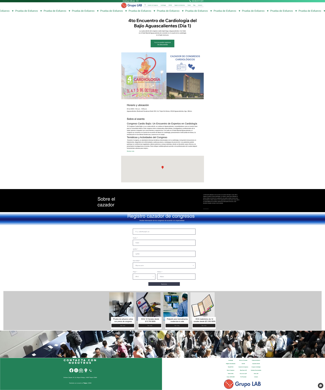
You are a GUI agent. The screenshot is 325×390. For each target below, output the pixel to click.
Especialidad (136, 260)
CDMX (89, 383)
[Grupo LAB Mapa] (86, 370)
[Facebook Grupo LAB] (71, 370)
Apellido (135, 249)
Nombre (135, 237)
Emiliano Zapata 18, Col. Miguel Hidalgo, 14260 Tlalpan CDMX (80, 377)
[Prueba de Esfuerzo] (162, 10)
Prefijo (134, 271)
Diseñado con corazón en (78, 383)
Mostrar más (130, 151)
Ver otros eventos (162, 44)
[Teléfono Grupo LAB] (91, 370)
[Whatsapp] (76, 370)
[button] (145, 4)
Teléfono (159, 271)
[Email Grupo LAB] (81, 370)
